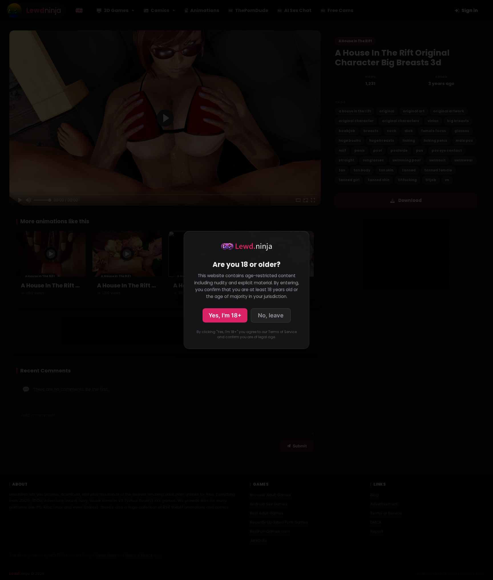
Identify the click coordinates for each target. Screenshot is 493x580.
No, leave (271, 315)
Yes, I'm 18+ (225, 315)
